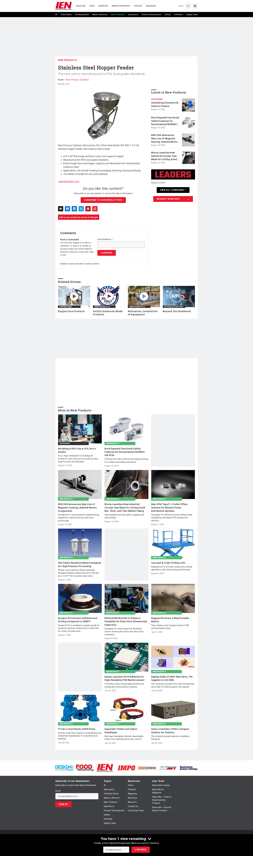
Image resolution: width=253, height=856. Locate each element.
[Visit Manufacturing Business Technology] (189, 767)
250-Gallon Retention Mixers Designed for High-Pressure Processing (79, 564)
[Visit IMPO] (126, 767)
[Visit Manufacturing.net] (168, 768)
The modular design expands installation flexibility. (170, 737)
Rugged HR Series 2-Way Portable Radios (170, 620)
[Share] (67, 208)
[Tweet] (81, 208)
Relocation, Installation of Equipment (143, 313)
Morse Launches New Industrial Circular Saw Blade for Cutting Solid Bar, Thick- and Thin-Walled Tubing (164, 156)
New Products (67, 60)
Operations (66, 307)
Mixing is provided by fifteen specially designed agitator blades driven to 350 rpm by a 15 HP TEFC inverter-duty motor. (78, 573)
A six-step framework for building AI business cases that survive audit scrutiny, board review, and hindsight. (78, 458)
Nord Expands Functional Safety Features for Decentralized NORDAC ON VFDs (165, 121)
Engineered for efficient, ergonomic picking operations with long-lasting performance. (171, 568)
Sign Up (63, 804)
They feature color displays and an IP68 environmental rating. (170, 626)
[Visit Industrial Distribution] (147, 768)
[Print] (60, 208)
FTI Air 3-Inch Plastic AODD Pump (76, 729)
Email (57, 791)
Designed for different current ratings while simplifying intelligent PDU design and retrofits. (171, 517)
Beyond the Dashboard (177, 311)
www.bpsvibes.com (68, 181)
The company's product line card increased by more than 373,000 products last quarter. (172, 685)
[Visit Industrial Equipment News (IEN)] (105, 767)
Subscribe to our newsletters (103, 200)
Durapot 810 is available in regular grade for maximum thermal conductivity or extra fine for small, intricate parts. (79, 628)
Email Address (105, 239)
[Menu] (195, 6)
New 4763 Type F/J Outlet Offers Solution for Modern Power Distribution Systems (169, 507)
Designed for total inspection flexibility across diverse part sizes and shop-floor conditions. (124, 631)
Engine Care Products (71, 311)
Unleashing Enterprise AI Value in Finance (165, 104)
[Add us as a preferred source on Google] (95, 208)
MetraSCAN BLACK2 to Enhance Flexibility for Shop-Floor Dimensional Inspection (125, 621)
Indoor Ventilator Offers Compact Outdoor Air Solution (170, 731)
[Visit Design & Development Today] (64, 767)
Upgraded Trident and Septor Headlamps (120, 731)
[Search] (188, 6)
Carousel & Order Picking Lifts (168, 562)
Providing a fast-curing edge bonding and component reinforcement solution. (124, 685)
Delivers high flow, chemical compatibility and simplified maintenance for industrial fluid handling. (79, 736)
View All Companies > (173, 190)
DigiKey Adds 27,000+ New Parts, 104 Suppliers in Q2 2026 (172, 678)
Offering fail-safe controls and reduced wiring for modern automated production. (126, 460)
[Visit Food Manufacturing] (85, 767)
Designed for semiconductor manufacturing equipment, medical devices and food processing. (78, 517)
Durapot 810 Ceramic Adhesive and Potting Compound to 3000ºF (77, 620)
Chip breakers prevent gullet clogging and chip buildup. (124, 516)
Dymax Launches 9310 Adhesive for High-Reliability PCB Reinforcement (124, 678)
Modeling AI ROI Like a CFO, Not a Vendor (77, 450)
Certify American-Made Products (108, 313)
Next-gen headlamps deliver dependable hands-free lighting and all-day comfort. (123, 737)
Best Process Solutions (77, 79)
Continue (140, 849)
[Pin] (88, 208)
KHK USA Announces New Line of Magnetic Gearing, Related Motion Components (165, 138)
